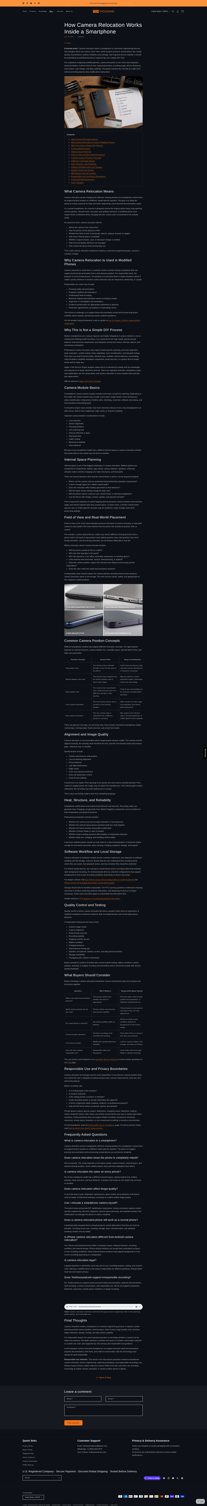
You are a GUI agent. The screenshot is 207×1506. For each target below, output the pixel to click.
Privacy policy (67, 1504)
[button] (52, 11)
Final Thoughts (77, 183)
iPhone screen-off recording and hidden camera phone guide (89, 883)
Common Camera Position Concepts (86, 158)
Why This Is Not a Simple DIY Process (87, 145)
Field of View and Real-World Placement (88, 155)
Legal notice (114, 1504)
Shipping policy (89, 1504)
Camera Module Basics (80, 149)
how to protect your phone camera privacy (86, 1128)
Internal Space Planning (81, 152)
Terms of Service (29, 1457)
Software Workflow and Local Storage (86, 167)
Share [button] (69, 43)
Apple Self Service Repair (90, 381)
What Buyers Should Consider (83, 173)
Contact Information (30, 1461)
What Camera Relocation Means (84, 139)
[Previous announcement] (72, 3)
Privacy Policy (28, 1446)
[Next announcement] (135, 3)
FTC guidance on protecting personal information (100, 899)
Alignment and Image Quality (83, 161)
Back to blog (105, 1377)
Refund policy (56, 1504)
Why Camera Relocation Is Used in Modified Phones (92, 142)
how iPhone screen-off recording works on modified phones (109, 880)
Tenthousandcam (33, 1505)
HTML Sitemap (28, 1465)
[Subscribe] (58, 1477)
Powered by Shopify (44, 1505)
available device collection (107, 1059)
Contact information (102, 1504)
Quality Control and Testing (82, 170)
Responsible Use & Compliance (101, 1125)
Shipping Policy (28, 1453)
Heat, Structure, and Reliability (83, 164)
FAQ (69, 1062)
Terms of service (78, 1504)
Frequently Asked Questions (82, 180)
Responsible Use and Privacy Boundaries (88, 176)
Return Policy (28, 1450)
